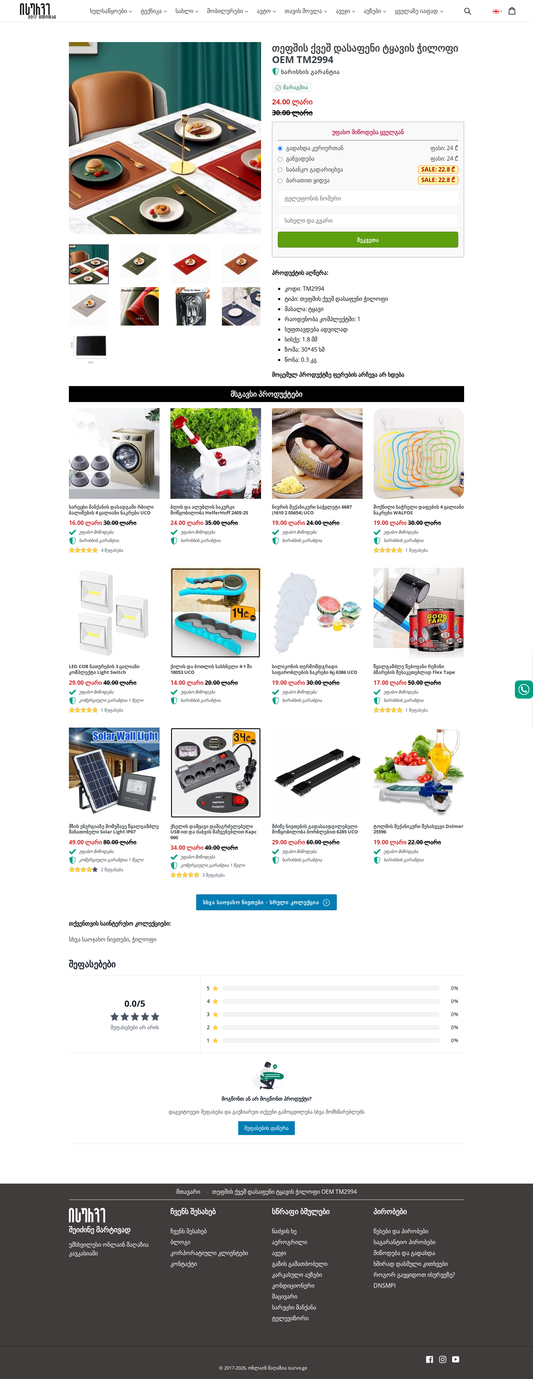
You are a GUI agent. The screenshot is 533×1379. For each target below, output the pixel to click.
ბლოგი (180, 1242)
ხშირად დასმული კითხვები (410, 1264)
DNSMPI (384, 1285)
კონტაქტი (183, 1264)
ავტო (264, 11)
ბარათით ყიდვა (307, 180)
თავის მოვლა (304, 11)
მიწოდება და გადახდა (404, 1253)
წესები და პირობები (400, 1231)
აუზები (373, 11)
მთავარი (188, 1192)
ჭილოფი (144, 939)
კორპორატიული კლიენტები (209, 1253)
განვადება (299, 158)
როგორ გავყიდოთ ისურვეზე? (414, 1275)
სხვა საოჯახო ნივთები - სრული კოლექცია (262, 902)
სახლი (185, 11)
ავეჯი (343, 11)
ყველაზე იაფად (417, 11)
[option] (83, 266)
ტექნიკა (152, 11)
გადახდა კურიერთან (314, 148)
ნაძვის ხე (284, 1231)
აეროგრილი (289, 1242)
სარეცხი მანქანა (294, 1307)
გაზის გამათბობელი (299, 1264)
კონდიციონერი (293, 1285)
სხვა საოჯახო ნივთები (99, 939)
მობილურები (225, 11)
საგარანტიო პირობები (404, 1242)
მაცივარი (284, 1296)
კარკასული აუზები (297, 1275)
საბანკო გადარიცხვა (314, 169)
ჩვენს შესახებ (188, 1231)
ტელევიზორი (290, 1318)
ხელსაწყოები (109, 11)
